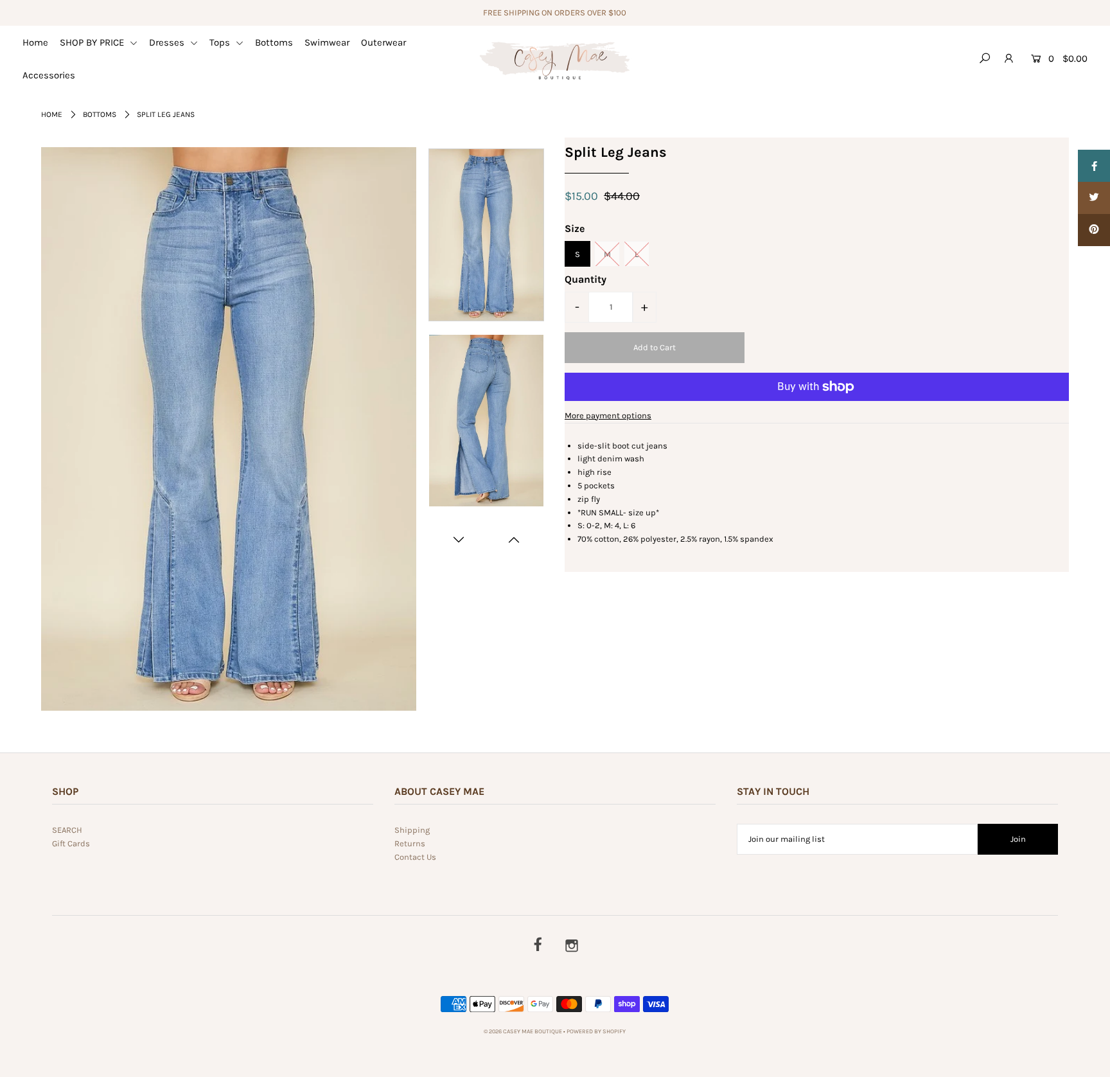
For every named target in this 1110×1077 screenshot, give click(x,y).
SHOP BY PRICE (93, 42)
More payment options (608, 415)
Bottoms (274, 42)
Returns (409, 843)
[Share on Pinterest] (1094, 230)
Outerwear (383, 42)
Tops (221, 42)
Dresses (168, 42)
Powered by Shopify (596, 1031)
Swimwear (326, 42)
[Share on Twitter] (1094, 198)
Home (35, 42)
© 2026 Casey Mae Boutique (523, 1031)
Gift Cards (71, 843)
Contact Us (415, 857)
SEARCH (67, 830)
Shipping (412, 830)
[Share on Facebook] (1094, 166)
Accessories (48, 75)
